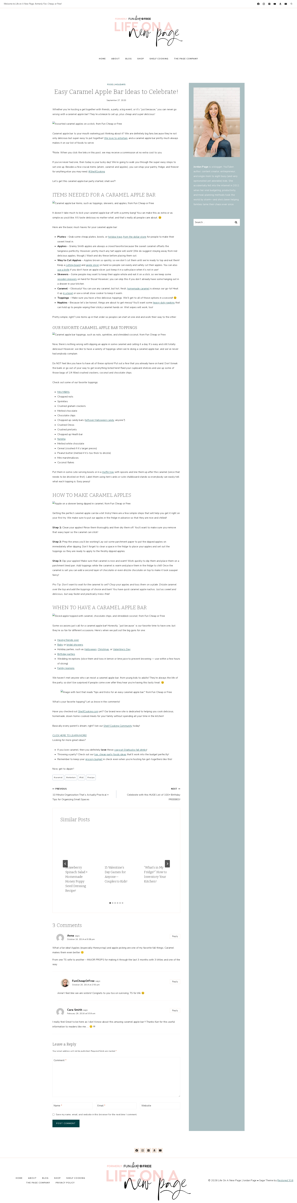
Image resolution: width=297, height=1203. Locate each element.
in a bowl (68, 293)
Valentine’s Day (121, 649)
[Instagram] (264, 4)
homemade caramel (138, 288)
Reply (175, 936)
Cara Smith (74, 1010)
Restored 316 (285, 1180)
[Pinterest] (269, 4)
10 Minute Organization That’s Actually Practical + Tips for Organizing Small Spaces (80, 794)
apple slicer (92, 265)
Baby (60, 644)
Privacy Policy (65, 1183)
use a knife (63, 269)
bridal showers (75, 644)
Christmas (103, 649)
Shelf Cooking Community (117, 726)
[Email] (286, 4)
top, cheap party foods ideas (110, 754)
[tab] (110, 903)
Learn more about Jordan (207, 209)
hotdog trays (115, 236)
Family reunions (66, 668)
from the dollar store (134, 236)
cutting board (73, 265)
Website (146, 1105)
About (115, 58)
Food (110, 84)
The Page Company (186, 58)
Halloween (90, 649)
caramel (58, 777)
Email (101, 1105)
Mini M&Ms (63, 392)
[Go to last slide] (65, 863)
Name (58, 1105)
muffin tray (108, 472)
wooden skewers (67, 279)
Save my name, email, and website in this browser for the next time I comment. (96, 1114)
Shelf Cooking (159, 58)
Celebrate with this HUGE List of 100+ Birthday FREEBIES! (153, 794)
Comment (60, 1060)
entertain (71, 777)
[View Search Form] (291, 4)
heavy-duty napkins (164, 302)
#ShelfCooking (96, 171)
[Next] (167, 863)
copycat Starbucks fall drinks (130, 750)
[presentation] (77, 843)
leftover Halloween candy (99, 420)
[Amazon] (280, 4)
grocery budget (93, 759)
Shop (140, 58)
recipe (90, 777)
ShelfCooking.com (88, 711)
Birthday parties (66, 654)
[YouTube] (275, 4)
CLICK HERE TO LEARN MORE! (69, 735)
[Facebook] (258, 4)
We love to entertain (115, 138)
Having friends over (68, 640)
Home (102, 58)
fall (81, 777)
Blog (128, 58)
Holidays (120, 84)
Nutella (61, 439)
